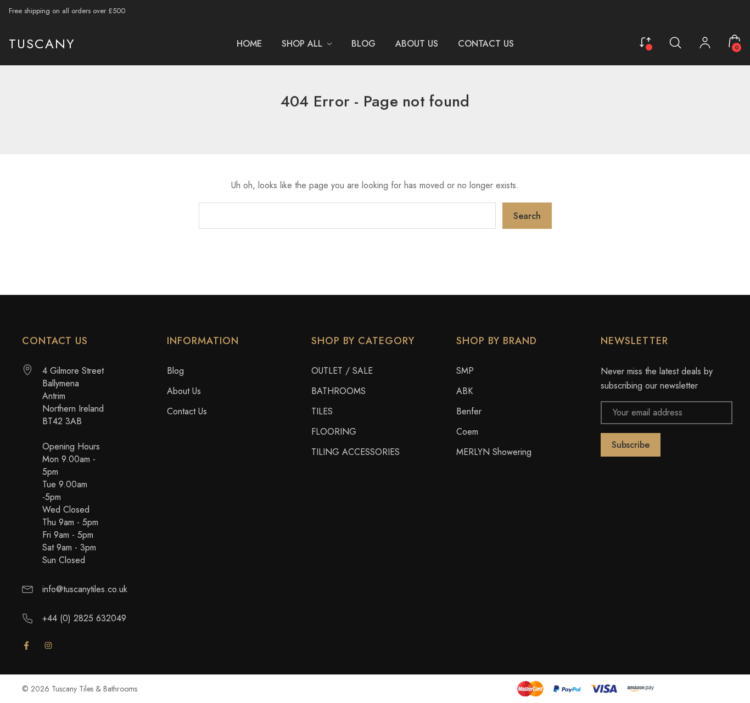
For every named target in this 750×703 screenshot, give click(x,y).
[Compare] (645, 41)
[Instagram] (48, 645)
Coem (467, 431)
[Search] (675, 42)
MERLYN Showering (493, 452)
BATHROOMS (338, 391)
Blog (175, 370)
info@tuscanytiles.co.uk (84, 589)
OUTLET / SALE (342, 370)
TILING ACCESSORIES (355, 452)
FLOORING (333, 431)
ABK (464, 391)
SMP (465, 370)
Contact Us (187, 411)
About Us (184, 391)
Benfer (469, 411)
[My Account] (705, 44)
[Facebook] (26, 645)
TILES (322, 411)
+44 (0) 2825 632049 (84, 618)
